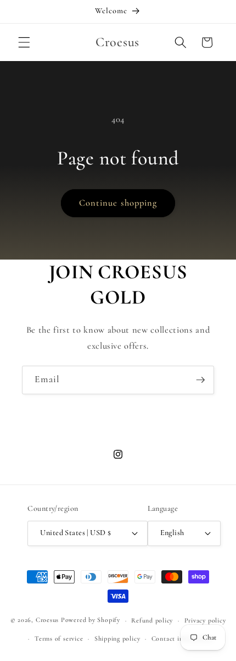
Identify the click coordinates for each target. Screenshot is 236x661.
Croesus (47, 620)
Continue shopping (118, 202)
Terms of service (59, 638)
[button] (24, 42)
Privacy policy (205, 620)
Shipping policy (117, 638)
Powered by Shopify (90, 620)
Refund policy (152, 620)
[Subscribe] (200, 380)
